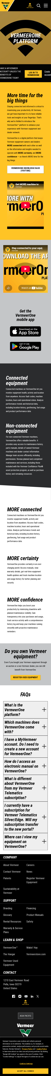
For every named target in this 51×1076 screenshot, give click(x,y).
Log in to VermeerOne (33, 73)
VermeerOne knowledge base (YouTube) (25, 169)
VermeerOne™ (10, 947)
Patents (7, 878)
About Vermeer (11, 865)
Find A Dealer (30, 7)
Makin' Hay (32, 947)
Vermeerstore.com (36, 954)
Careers (30, 865)
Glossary (7, 915)
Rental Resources (12, 921)
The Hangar (9, 954)
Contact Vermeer (12, 871)
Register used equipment (25, 677)
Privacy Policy (27, 1049)
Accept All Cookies (25, 1071)
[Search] (39, 6)
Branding (7, 908)
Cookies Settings (26, 1064)
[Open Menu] (46, 5)
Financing (31, 908)
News (29, 871)
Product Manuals (35, 915)
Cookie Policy (41, 1049)
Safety (29, 921)
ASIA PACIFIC (25, 1016)
